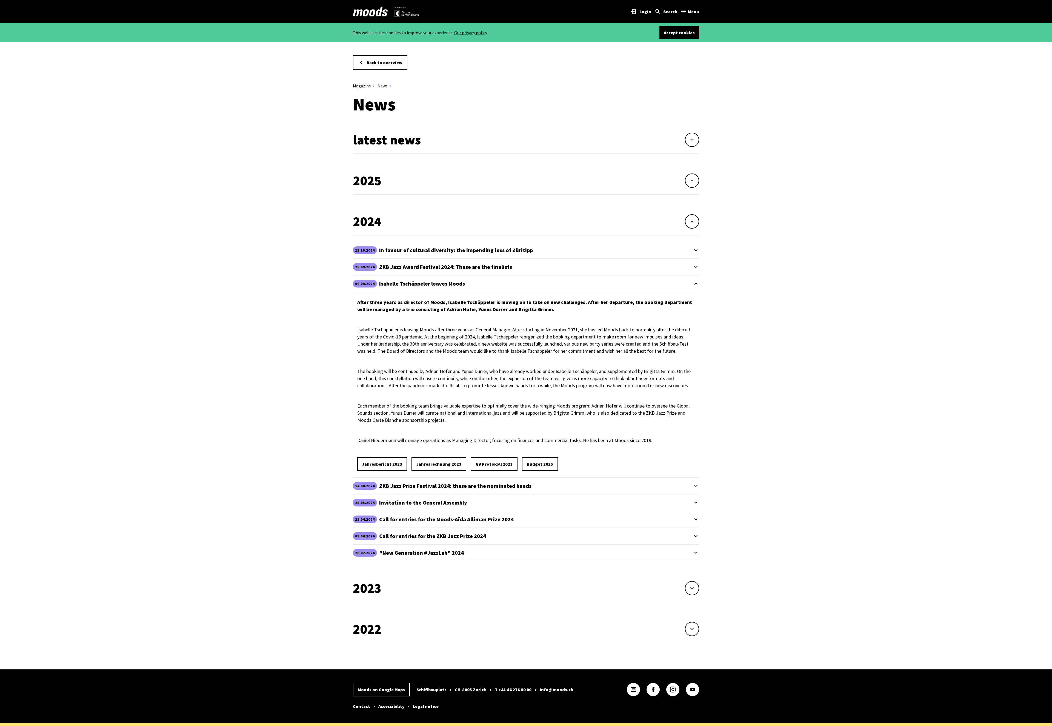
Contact (361, 706)
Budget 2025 (540, 464)
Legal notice (426, 706)
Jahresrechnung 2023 (438, 464)
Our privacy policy (470, 32)
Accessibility (391, 706)
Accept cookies (679, 32)
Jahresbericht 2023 (382, 464)
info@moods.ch (556, 689)
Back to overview (384, 62)
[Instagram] (672, 689)
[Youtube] (692, 689)
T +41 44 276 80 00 (513, 689)
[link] (370, 11)
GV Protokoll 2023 (494, 464)
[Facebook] (653, 689)
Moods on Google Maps (381, 689)
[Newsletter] (633, 689)
